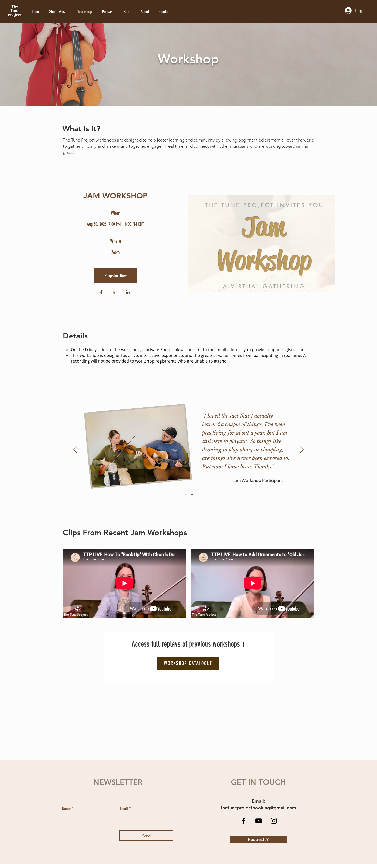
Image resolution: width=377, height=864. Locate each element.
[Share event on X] (114, 293)
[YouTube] (258, 821)
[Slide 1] (185, 494)
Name (66, 809)
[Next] (301, 450)
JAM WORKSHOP (115, 195)
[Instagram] (274, 821)
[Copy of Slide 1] (192, 494)
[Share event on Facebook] (101, 292)
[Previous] (75, 450)
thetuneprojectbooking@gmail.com (258, 808)
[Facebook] (243, 821)
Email (124, 809)
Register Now (115, 276)
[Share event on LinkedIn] (128, 292)
